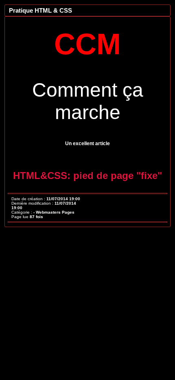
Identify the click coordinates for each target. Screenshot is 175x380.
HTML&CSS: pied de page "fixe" (87, 175)
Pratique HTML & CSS (40, 10)
